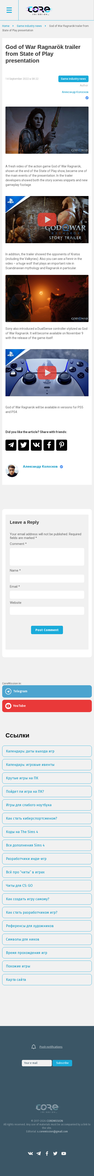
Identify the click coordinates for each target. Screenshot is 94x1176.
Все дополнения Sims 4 (25, 845)
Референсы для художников (30, 926)
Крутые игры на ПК (22, 778)
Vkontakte (30, 1153)
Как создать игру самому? (27, 899)
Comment (18, 544)
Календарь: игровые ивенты (30, 765)
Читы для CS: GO (19, 885)
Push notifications (51, 1046)
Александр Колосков (75, 92)
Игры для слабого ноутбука (29, 805)
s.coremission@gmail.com (52, 1131)
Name (15, 570)
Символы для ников (22, 939)
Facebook (47, 1153)
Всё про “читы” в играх (25, 872)
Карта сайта (16, 980)
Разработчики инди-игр (26, 859)
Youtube (63, 1153)
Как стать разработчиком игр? (31, 912)
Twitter (55, 1153)
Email (15, 587)
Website (15, 603)
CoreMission (39, 10)
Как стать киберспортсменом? (31, 818)
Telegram (38, 1153)
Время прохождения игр (26, 953)
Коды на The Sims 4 (22, 832)
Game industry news (73, 78)
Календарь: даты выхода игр (30, 751)
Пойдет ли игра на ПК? (25, 791)
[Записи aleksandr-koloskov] (12, 470)
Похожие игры (18, 966)
